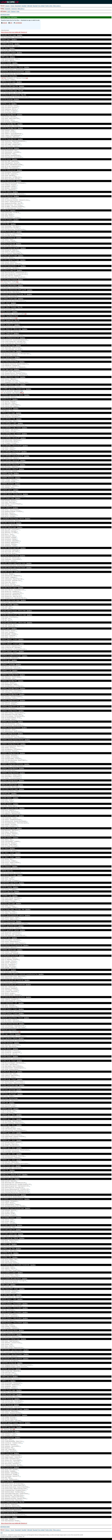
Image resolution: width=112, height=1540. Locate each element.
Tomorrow (14, 8)
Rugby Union (48, 5)
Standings (19, 35)
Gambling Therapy (17, 1536)
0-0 (16, 318)
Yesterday (7, 8)
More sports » (57, 5)
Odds (17, 11)
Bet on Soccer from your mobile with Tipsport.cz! (14, 32)
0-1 (17, 281)
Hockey (7, 5)
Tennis (12, 5)
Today (2, 8)
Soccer (2, 5)
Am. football (41, 5)
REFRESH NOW (5, 14)
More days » (21, 8)
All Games (3, 11)
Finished (13, 11)
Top (2, 1532)
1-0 (27, 78)
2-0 (25, 313)
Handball (24, 5)
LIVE (8, 11)
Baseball (35, 5)
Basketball (18, 5)
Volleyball (29, 5)
